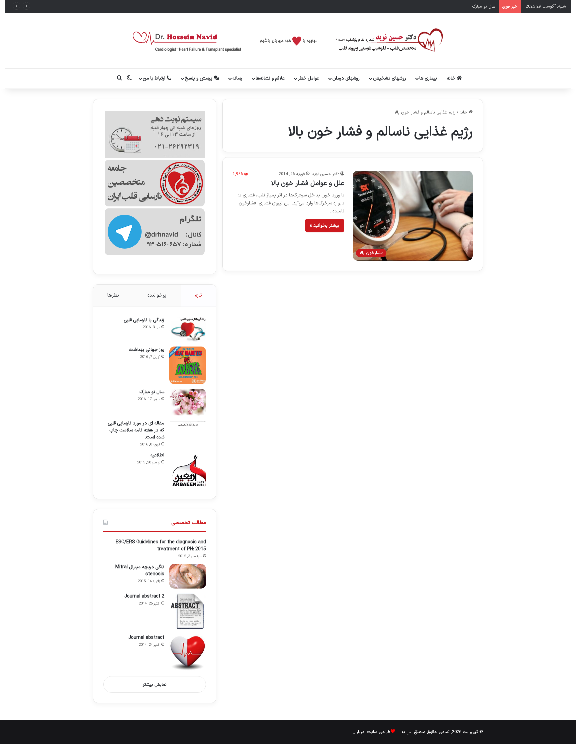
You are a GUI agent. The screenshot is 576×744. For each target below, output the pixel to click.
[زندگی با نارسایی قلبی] (187, 329)
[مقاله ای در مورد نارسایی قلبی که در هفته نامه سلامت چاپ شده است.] (187, 423)
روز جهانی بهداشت (146, 349)
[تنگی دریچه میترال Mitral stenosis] (187, 576)
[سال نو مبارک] (187, 402)
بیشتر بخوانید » (324, 225)
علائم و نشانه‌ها (270, 78)
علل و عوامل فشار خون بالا (307, 183)
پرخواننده (156, 295)
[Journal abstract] (187, 652)
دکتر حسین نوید (325, 174)
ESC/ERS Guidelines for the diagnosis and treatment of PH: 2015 (161, 546)
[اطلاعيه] (187, 470)
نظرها (113, 295)
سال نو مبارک (484, 6)
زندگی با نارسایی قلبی (144, 320)
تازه (198, 295)
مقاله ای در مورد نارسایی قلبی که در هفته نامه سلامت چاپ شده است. (136, 430)
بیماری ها (428, 78)
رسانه (237, 78)
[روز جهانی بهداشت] (187, 365)
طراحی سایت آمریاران (371, 732)
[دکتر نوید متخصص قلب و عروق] (288, 41)
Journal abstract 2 (144, 596)
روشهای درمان (346, 78)
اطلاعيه (157, 455)
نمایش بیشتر (155, 684)
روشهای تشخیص (389, 78)
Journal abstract (146, 637)
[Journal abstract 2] (187, 611)
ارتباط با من (155, 78)
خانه (452, 78)
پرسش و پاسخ (199, 78)
